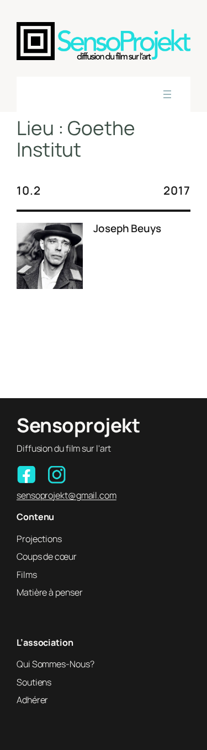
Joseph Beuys (127, 228)
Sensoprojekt (78, 425)
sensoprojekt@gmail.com (66, 495)
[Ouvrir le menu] (167, 94)
